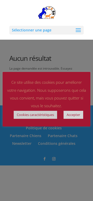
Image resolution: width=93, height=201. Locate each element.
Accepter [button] (73, 114)
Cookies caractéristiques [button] (35, 114)
